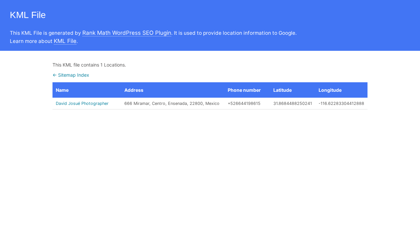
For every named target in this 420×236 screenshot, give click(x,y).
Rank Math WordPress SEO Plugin (126, 33)
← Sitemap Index (70, 75)
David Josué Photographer (82, 103)
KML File (65, 41)
